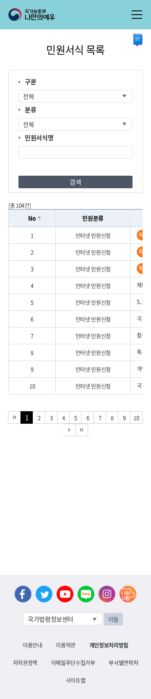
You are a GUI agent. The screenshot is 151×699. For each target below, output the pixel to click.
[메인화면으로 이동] (31, 13)
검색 (75, 182)
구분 (30, 81)
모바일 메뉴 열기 (137, 14)
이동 (113, 619)
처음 (14, 417)
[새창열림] (138, 39)
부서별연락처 (123, 662)
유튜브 (65, 594)
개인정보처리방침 (108, 645)
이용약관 (66, 645)
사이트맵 (76, 680)
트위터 (44, 594)
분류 (30, 109)
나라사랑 (128, 594)
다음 (69, 430)
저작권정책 (25, 662)
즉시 (142, 234)
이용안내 (32, 645)
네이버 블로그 (86, 594)
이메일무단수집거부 (73, 662)
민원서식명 (39, 137)
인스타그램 (107, 594)
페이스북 (23, 594)
